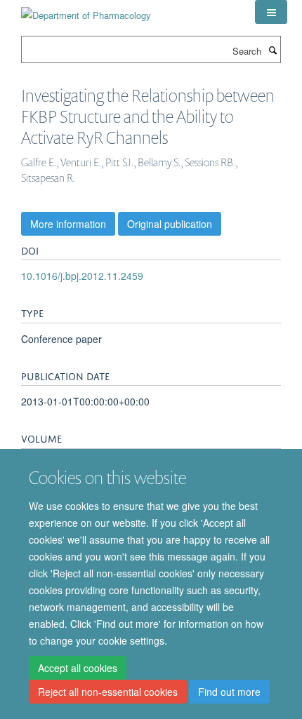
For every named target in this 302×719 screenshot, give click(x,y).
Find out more (229, 692)
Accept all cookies (77, 668)
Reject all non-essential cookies (108, 692)
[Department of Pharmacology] (86, 10)
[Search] (272, 50)
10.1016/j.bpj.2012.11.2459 (82, 276)
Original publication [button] (169, 224)
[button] (271, 12)
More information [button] (68, 224)
